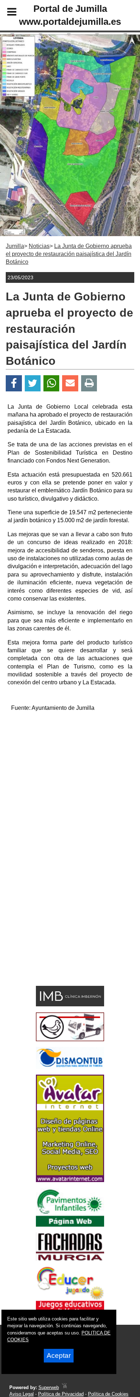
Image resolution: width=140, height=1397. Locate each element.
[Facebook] (14, 383)
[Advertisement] (70, 788)
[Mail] (70, 383)
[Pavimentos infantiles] (70, 1225)
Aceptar (59, 1355)
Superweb (48, 1387)
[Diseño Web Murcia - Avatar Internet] (64, 1387)
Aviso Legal (21, 1394)
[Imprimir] (89, 383)
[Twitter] (33, 383)
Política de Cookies (108, 1394)
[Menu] (5, 13)
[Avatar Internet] (70, 1180)
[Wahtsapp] (51, 383)
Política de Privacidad (61, 1394)
